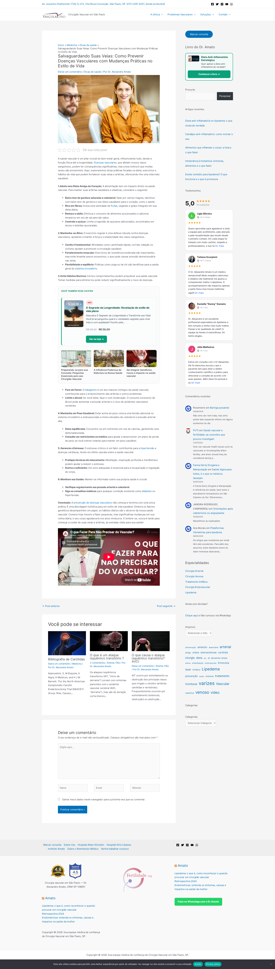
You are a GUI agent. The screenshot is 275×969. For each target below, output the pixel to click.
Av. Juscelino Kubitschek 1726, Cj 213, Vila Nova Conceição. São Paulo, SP (83, 3)
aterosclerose (209, 652)
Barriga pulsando (219, 407)
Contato (223, 14)
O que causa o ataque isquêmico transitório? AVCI (148, 658)
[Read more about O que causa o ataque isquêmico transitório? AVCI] (151, 640)
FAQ (118, 662)
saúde (201, 676)
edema (188, 663)
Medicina (76, 663)
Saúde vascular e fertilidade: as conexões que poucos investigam (209, 434)
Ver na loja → (96, 339)
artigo (188, 652)
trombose (191, 684)
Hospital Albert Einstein (91, 844)
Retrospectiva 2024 (53, 913)
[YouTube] (226, 4)
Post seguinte (166, 606)
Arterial (110, 662)
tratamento (222, 676)
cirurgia (190, 657)
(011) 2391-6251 (135, 3)
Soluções (205, 14)
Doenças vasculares (105, 162)
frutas (114, 205)
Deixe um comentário (70, 71)
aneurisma (213, 647)
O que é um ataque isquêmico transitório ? (107, 656)
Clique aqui (191, 615)
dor (205, 658)
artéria (195, 652)
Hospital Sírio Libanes (119, 844)
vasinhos (189, 693)
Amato (50, 898)
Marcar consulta (199, 34)
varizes (207, 683)
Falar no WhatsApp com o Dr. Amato (198, 901)
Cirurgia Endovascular (197, 587)
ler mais (219, 245)
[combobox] (200, 96)
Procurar (190, 89)
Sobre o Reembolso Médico (83, 848)
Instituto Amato (56, 848)
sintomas (209, 676)
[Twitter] (217, 4)
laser (188, 669)
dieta (199, 657)
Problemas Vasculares (180, 14)
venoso (202, 692)
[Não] (271, 964)
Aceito (198, 964)
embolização (197, 663)
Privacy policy (213, 964)
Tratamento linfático (196, 581)
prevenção (191, 676)
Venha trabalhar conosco (115, 848)
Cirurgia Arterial (194, 570)
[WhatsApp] (231, 4)
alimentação (190, 647)
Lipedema (190, 592)
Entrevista (223, 662)
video (215, 692)
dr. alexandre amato (217, 658)
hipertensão (147, 448)
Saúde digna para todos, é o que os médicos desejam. (212, 474)
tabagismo (91, 389)
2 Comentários (97, 662)
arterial (225, 647)
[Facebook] (212, 4)
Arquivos (190, 626)
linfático (196, 669)
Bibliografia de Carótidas (66, 659)
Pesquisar (225, 96)
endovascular (211, 663)
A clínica (155, 14)
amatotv (202, 647)
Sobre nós (69, 844)
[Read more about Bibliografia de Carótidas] (67, 643)
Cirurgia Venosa (194, 576)
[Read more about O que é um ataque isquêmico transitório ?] (109, 640)
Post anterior (51, 606)
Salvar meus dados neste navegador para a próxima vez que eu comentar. (103, 799)
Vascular (222, 684)
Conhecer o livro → (209, 74)
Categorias (191, 716)
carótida (223, 652)
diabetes (147, 491)
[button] (161, 14)
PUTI (196, 430)
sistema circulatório (86, 268)
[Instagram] (222, 4)
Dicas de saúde (92, 71)
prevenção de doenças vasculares (93, 502)
